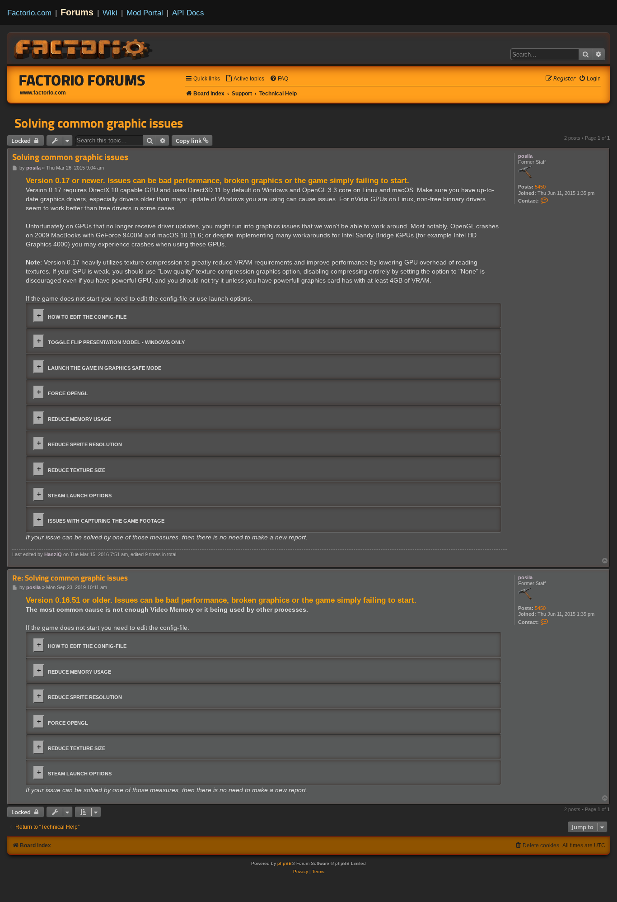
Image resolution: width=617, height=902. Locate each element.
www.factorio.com (43, 93)
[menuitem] (244, 79)
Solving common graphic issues (98, 122)
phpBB (284, 863)
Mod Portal (144, 13)
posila (525, 156)
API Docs (188, 13)
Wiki (110, 13)
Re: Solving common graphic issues (70, 578)
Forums (77, 12)
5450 (540, 186)
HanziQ (53, 554)
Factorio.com (29, 13)
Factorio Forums (82, 80)
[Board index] (84, 48)
